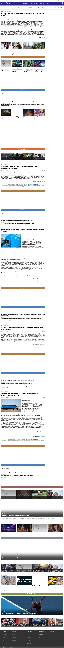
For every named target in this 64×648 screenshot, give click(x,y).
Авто (32, 3)
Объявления (29, 641)
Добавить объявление (42, 635)
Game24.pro (24, 0)
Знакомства (29, 643)
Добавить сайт (41, 634)
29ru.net (2, 59)
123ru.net (61, 0)
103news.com (3, 562)
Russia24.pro (14, 640)
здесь (53, 518)
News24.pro (3, 0)
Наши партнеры (30, 631)
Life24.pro (8, 0)
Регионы (28, 637)
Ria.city (29, 0)
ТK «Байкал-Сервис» (4, 233)
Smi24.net (2, 489)
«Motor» (2, 17)
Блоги (48, 3)
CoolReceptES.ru (35, 0)
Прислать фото (41, 637)
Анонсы (28, 640)
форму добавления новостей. (33, 184)
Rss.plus (2, 522)
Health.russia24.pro (4, 575)
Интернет (36, 3)
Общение (28, 644)
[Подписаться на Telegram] (58, 1)
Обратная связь (41, 631)
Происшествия (25, 3)
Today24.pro (18, 0)
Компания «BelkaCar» (4, 170)
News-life (2, 151)
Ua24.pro (13, 635)
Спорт (28, 635)
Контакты (52, 631)
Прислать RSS (41, 638)
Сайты (28, 634)
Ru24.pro (13, 0)
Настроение (43, 3)
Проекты (14, 631)
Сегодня (28, 638)
